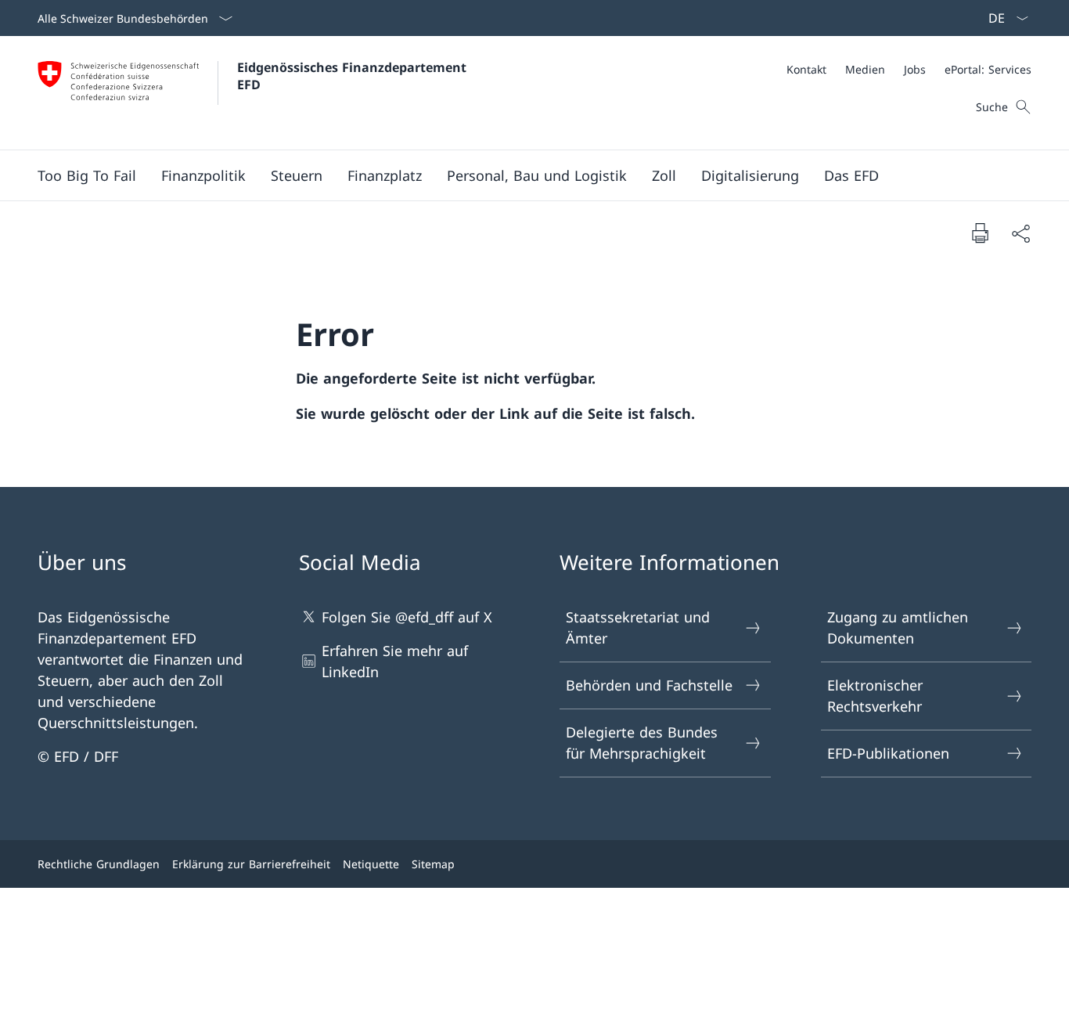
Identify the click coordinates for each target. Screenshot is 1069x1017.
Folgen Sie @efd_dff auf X (407, 617)
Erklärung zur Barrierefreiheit (251, 864)
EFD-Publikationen (888, 753)
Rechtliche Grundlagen (99, 864)
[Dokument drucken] (979, 232)
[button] (203, 175)
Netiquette (371, 864)
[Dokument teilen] (1020, 233)
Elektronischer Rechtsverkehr (875, 696)
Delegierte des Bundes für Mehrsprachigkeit (642, 743)
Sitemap (433, 864)
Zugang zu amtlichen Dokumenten (897, 627)
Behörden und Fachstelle (649, 685)
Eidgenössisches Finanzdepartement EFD (353, 76)
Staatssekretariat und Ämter (638, 627)
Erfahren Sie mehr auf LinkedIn (395, 661)
